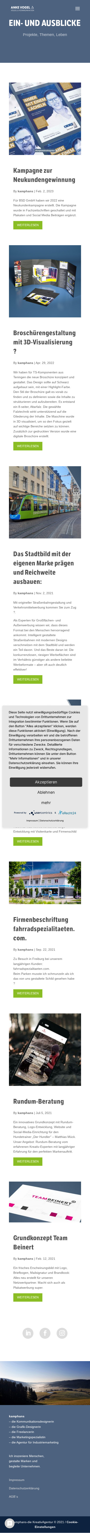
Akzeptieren (46, 782)
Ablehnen (46, 792)
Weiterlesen (28, 225)
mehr (46, 802)
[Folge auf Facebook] (45, 1333)
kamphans (25, 191)
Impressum (16, 1480)
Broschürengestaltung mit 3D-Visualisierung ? (44, 342)
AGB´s (13, 1496)
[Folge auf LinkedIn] (27, 1333)
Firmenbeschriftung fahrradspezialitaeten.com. (44, 929)
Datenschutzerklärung (24, 1488)
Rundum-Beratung (38, 1101)
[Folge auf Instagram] (62, 1333)
